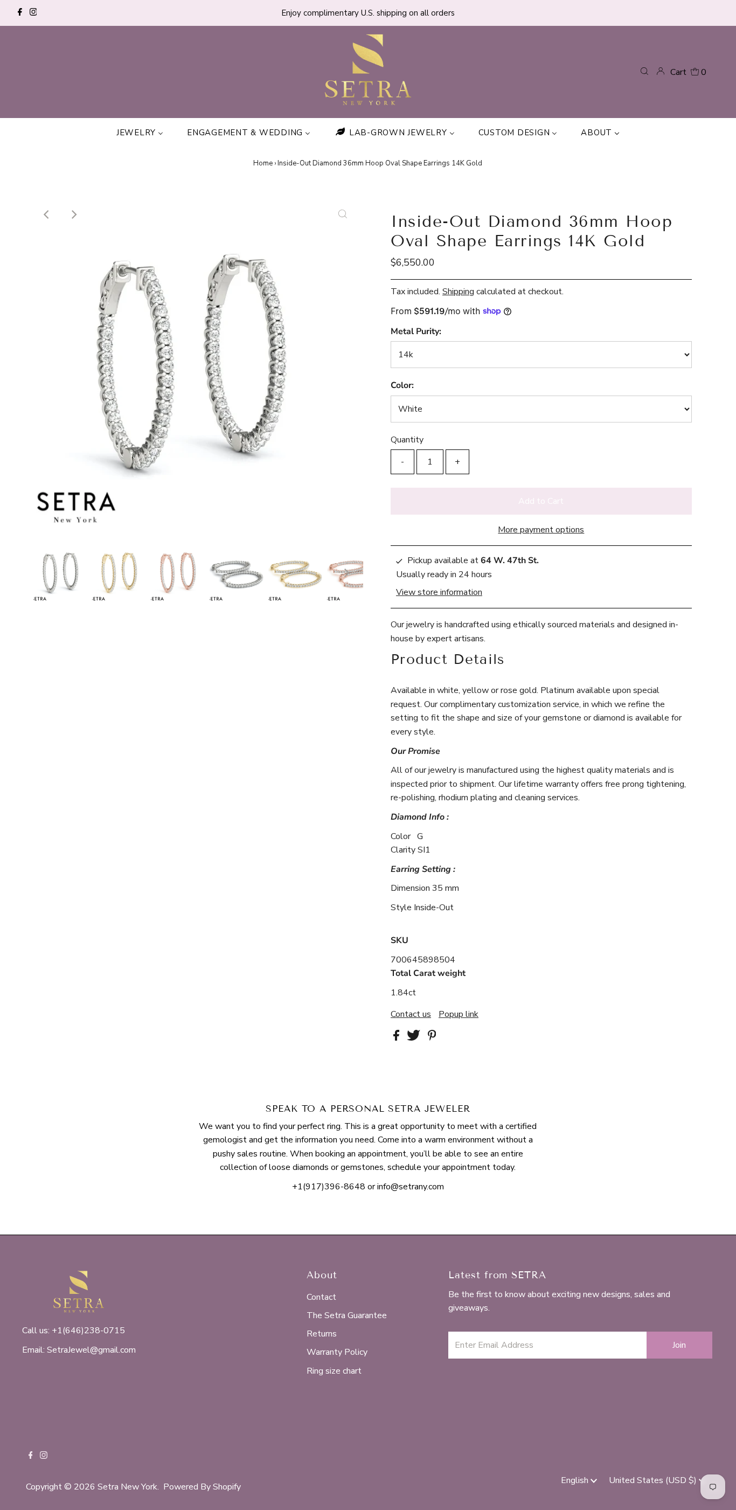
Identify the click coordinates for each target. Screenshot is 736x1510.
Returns (322, 1334)
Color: (402, 385)
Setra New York (127, 1487)
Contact (321, 1297)
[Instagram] (33, 13)
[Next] (73, 214)
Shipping (458, 291)
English (576, 1480)
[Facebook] (20, 13)
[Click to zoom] (343, 214)
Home (263, 163)
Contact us (411, 1014)
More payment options (541, 530)
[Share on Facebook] (397, 1038)
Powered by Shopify (202, 1487)
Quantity (407, 440)
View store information (439, 592)
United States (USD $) (654, 1480)
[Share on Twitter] (414, 1038)
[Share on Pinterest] (432, 1038)
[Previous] (47, 214)
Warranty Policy (337, 1352)
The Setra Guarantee (347, 1315)
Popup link (458, 1014)
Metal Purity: (416, 331)
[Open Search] (644, 72)
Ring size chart (334, 1371)
